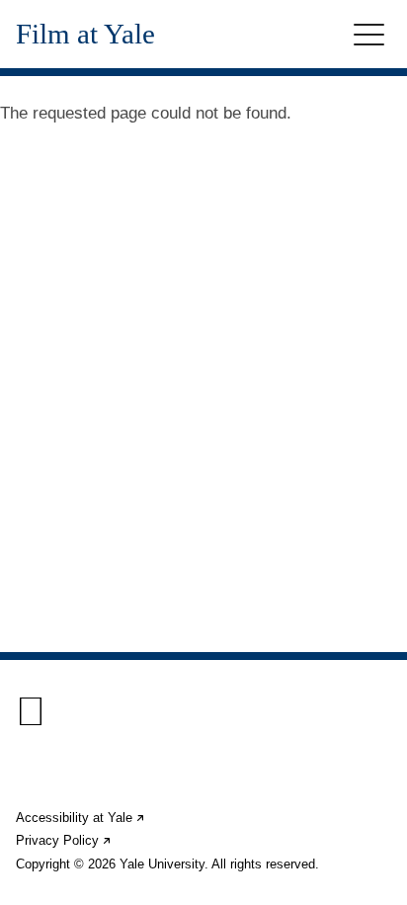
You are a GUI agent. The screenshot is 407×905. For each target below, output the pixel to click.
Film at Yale (85, 34)
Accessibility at (81, 817)
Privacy (64, 840)
